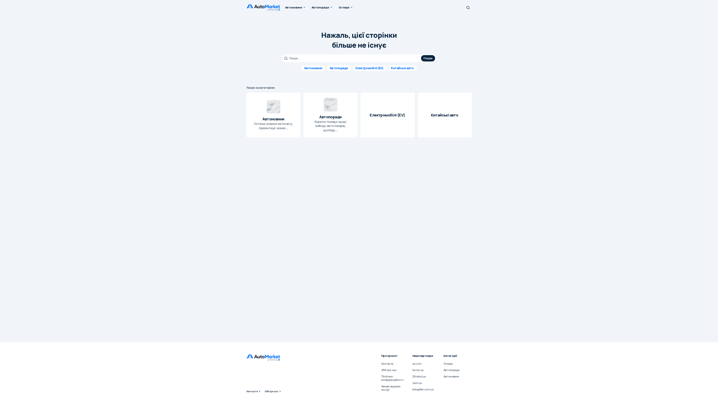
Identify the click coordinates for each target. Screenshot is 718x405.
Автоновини (313, 68)
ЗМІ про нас (271, 391)
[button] (467, 8)
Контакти (252, 391)
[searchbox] (352, 58)
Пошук (427, 58)
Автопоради (339, 68)
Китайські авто (402, 68)
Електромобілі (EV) (369, 68)
